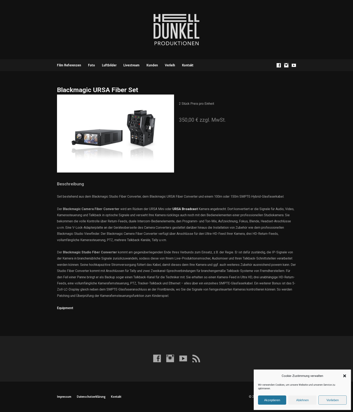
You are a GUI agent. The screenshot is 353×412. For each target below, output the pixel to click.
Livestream (131, 65)
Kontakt (187, 65)
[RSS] (196, 358)
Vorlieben (332, 400)
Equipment (65, 308)
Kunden (152, 65)
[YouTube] (294, 65)
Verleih (170, 65)
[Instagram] (286, 65)
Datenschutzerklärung (91, 397)
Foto (91, 65)
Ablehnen (302, 400)
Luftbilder (109, 65)
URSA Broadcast (185, 209)
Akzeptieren (272, 400)
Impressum (64, 397)
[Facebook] (279, 65)
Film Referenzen (69, 65)
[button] (345, 376)
